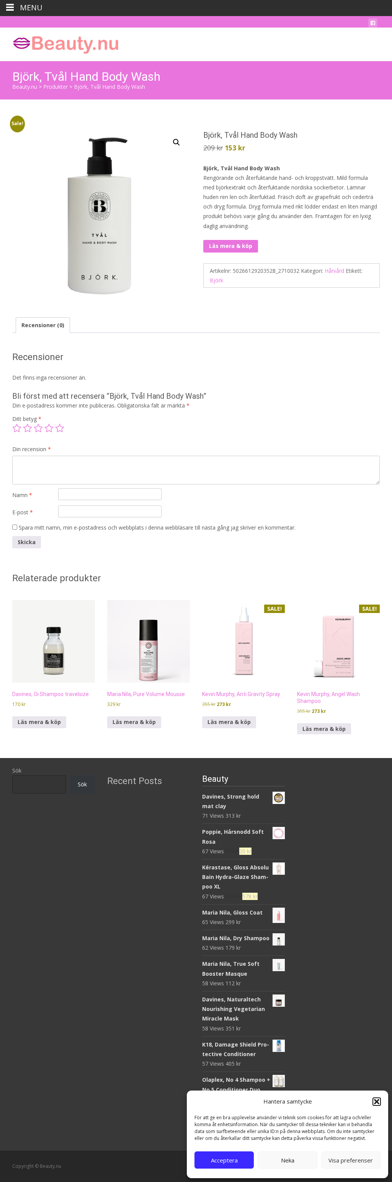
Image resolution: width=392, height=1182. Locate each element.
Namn (22, 495)
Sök (16, 770)
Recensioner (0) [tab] (42, 325)
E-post (22, 512)
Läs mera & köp (230, 245)
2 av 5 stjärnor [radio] (27, 428)
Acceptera (224, 1160)
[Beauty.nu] (59, 43)
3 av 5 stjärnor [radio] (38, 428)
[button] (377, 1101)
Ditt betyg (26, 418)
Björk (216, 280)
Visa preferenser (350, 1160)
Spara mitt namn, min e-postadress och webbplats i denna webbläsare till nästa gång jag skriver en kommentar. (157, 527)
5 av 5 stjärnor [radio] (59, 428)
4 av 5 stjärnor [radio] (49, 428)
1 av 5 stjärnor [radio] (16, 428)
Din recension (31, 449)
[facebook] (372, 24)
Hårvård (334, 270)
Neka (287, 1160)
